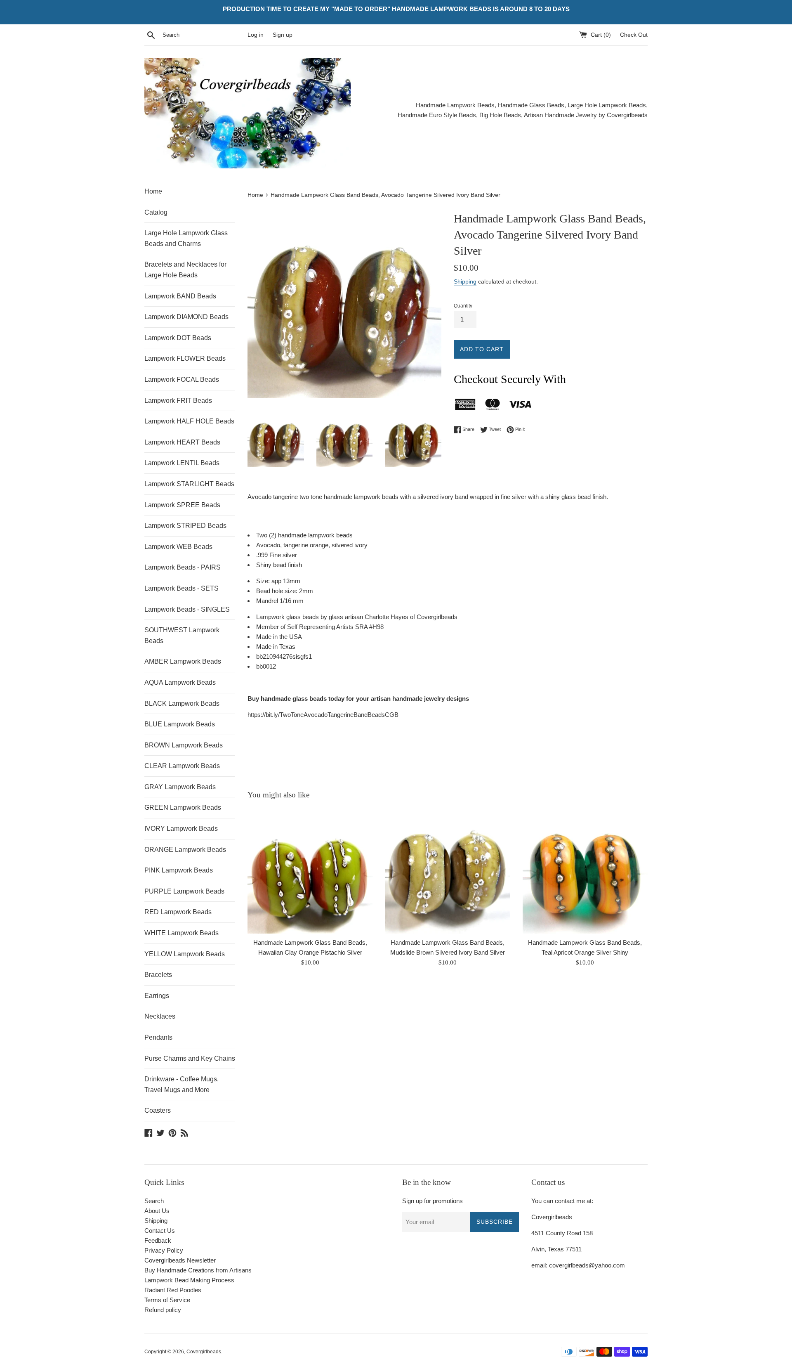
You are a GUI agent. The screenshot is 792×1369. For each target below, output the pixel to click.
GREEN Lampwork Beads (182, 807)
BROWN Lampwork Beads (183, 745)
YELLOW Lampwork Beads (184, 954)
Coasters (157, 1110)
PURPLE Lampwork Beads (184, 891)
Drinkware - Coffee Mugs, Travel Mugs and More (181, 1084)
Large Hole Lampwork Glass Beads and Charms (186, 238)
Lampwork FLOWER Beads (185, 358)
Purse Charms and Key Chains (189, 1058)
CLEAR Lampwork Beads (182, 765)
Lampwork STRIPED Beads (185, 525)
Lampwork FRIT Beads (178, 400)
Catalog (155, 212)
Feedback (157, 1240)
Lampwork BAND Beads (180, 296)
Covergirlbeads (203, 1352)
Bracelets (158, 974)
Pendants (158, 1037)
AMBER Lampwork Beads (182, 661)
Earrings (156, 995)
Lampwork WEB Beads (178, 546)
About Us (157, 1210)
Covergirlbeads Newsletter (180, 1260)
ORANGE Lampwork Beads (185, 849)
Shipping (465, 281)
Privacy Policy (163, 1250)
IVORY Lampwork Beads (181, 828)
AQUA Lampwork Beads (180, 682)
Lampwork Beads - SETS (181, 588)
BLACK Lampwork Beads (181, 703)
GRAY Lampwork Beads (180, 786)
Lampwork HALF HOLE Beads (189, 421)
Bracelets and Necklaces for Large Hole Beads (185, 270)
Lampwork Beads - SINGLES (187, 609)
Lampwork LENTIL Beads (181, 462)
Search (154, 1200)
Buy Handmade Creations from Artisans (198, 1270)
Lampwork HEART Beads (182, 442)
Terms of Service (167, 1299)
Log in (256, 35)
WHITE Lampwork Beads (181, 932)
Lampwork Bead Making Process (189, 1280)
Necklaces (159, 1016)
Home (153, 191)
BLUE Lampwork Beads (179, 724)
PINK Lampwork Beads (178, 870)
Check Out (634, 35)
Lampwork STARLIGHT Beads (189, 483)
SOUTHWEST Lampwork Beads (181, 635)
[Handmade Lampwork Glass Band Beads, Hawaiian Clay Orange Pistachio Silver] (310, 870)
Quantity (463, 306)
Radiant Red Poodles (172, 1289)
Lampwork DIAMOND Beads (186, 316)
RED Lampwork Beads (178, 911)
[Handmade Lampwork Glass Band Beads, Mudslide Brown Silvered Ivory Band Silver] (447, 870)
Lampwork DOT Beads (177, 337)
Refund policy (162, 1309)
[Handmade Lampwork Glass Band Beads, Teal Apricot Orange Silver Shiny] (585, 870)
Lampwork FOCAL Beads (181, 379)
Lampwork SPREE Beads (182, 504)
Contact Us (159, 1230)
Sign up (282, 35)
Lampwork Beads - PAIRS (182, 567)
